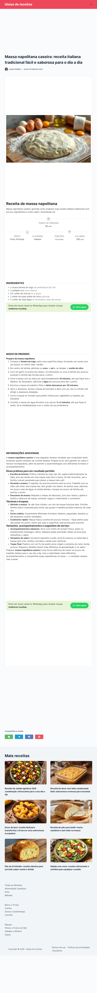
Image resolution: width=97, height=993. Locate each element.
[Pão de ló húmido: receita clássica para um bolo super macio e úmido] (26, 850)
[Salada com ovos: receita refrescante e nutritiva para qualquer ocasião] (71, 850)
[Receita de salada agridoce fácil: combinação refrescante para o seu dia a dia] (26, 773)
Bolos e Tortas (12, 905)
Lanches (9, 915)
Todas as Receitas (13, 885)
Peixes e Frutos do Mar (16, 928)
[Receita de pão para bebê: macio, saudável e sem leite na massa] (71, 811)
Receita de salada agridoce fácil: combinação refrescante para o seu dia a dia (25, 791)
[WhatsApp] (9, 737)
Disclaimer (57, 950)
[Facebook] (29, 737)
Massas (8, 924)
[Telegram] (19, 737)
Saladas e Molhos (13, 931)
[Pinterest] (39, 737)
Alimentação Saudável (15, 888)
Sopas (8, 934)
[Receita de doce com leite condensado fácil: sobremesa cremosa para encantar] (71, 773)
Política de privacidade (79, 947)
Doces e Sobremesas (15, 911)
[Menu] (91, 4)
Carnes (8, 908)
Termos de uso (59, 947)
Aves (7, 892)
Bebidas (8, 895)
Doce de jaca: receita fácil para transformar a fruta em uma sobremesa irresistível (24, 830)
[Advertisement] (48, 27)
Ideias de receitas (18, 4)
